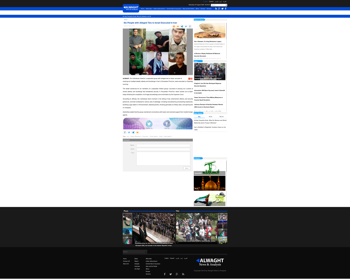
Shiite (196, 188)
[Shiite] (209, 183)
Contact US (126, 261)
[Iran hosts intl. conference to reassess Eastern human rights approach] (222, 224)
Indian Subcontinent (159, 9)
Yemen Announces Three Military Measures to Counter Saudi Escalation (208, 98)
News (196, 61)
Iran (128, 136)
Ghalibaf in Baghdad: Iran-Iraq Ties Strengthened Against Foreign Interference (208, 77)
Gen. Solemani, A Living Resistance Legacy (207, 41)
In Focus (197, 158)
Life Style (137, 269)
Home (142, 9)
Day (199, 116)
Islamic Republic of (135, 136)
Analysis (137, 264)
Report (136, 261)
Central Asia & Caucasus (174, 9)
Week (210, 116)
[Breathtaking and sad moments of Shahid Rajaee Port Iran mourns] (127, 232)
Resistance (198, 204)
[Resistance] (209, 198)
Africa (197, 9)
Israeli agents (167, 136)
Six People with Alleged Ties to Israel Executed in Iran (150, 22)
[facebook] (164, 274)
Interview (137, 266)
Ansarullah (198, 173)
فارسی (216, 1)
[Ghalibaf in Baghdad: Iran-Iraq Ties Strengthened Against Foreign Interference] (209, 71)
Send (186, 168)
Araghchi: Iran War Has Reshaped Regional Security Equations (207, 84)
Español (211, 1)
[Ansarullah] (209, 167)
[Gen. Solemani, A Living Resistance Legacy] (209, 30)
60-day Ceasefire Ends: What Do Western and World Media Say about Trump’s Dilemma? (149, 16)
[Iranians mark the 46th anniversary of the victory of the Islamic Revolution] (222, 232)
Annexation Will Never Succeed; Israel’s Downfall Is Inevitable (209, 91)
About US (126, 264)
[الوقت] (131, 8)
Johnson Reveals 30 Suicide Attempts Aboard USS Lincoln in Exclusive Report (208, 105)
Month (222, 116)
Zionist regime (153, 136)
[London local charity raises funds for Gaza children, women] (222, 217)
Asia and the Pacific (188, 9)
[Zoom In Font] (189, 79)
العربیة (224, 1)
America (209, 9)
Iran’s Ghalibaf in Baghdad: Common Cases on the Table (210, 128)
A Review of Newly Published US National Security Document (207, 55)
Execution (145, 136)
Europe (203, 9)
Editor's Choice (199, 20)
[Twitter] (170, 274)
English (205, 1)
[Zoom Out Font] (191, 79)
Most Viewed (198, 113)
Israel (160, 136)
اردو (221, 1)
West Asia (149, 9)
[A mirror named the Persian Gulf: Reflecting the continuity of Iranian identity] (127, 224)
